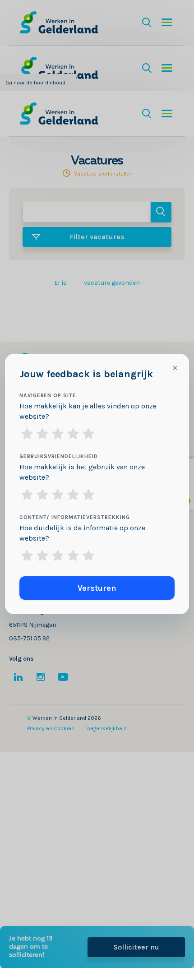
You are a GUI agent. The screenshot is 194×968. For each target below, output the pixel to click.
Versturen (97, 588)
